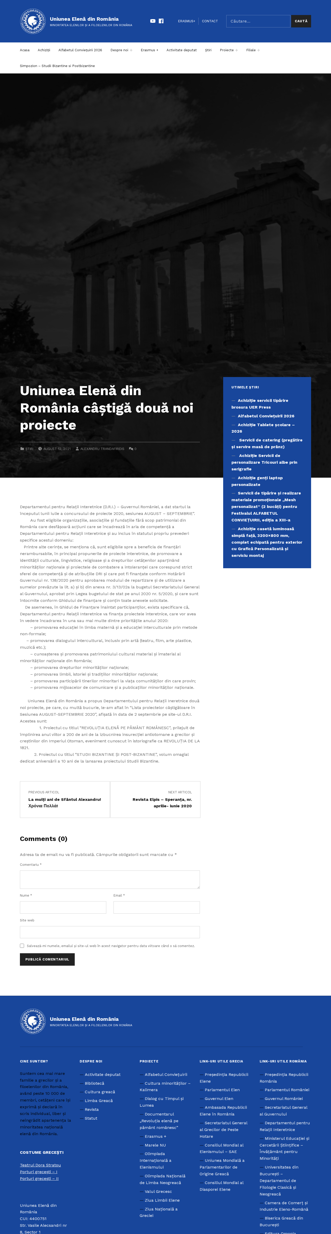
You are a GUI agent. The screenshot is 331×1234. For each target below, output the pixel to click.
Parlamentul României (287, 1089)
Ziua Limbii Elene (162, 1200)
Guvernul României (284, 1098)
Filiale (251, 50)
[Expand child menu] (131, 50)
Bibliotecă (94, 1083)
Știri (208, 50)
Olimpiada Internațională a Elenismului (155, 1160)
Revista (92, 1109)
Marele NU (155, 1145)
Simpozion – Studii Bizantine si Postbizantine (57, 66)
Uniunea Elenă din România (84, 19)
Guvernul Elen (219, 1098)
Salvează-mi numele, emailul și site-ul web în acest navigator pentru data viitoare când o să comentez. (111, 946)
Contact (210, 21)
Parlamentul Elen (222, 1089)
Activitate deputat (182, 50)
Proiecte (227, 50)
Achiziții (44, 50)
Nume (26, 895)
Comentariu (31, 865)
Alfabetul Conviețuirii (166, 1074)
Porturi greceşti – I (38, 1171)
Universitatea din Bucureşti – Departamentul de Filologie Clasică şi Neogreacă (279, 1180)
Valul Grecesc (158, 1191)
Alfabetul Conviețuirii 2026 (80, 50)
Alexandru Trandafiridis (102, 449)
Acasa (24, 50)
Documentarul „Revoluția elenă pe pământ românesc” (159, 1121)
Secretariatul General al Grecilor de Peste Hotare (223, 1129)
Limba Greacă (99, 1100)
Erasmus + (149, 50)
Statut (91, 1118)
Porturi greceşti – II (39, 1178)
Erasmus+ (186, 21)
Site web (27, 920)
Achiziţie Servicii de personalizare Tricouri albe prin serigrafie (264, 462)
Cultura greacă (100, 1091)
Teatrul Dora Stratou (40, 1165)
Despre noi (119, 50)
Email (119, 895)
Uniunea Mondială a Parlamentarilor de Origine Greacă (222, 1167)
